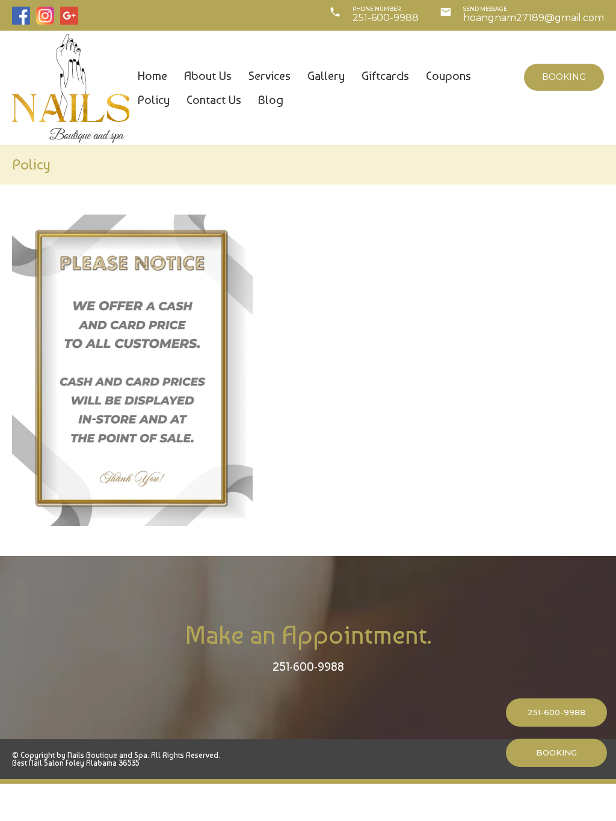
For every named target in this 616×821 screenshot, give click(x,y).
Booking (564, 77)
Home (152, 76)
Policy (154, 100)
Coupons (448, 76)
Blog (270, 100)
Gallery (326, 76)
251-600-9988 (308, 666)
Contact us (213, 100)
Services (269, 76)
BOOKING (556, 752)
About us (208, 76)
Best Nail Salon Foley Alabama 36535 (75, 763)
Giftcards (385, 76)
